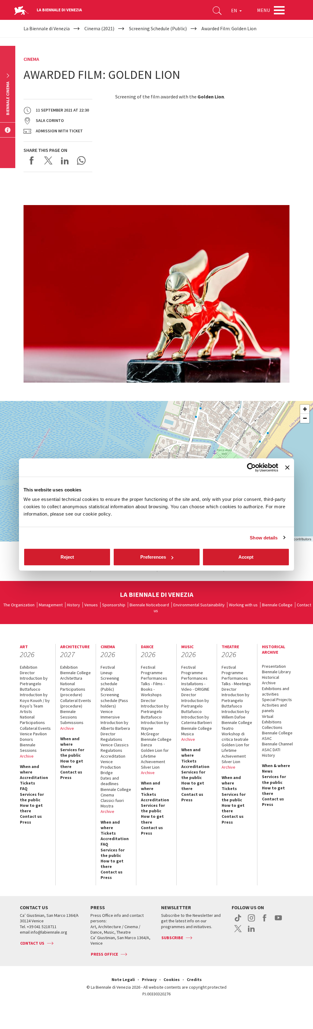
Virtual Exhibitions (272, 719)
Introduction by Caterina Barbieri (196, 719)
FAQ (24, 788)
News (267, 771)
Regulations (111, 739)
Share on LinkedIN (65, 160)
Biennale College (277, 605)
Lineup (106, 672)
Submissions (71, 722)
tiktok (238, 921)
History (73, 605)
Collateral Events (35, 728)
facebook (265, 921)
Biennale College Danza (156, 742)
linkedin (251, 931)
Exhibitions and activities (275, 691)
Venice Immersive (110, 714)
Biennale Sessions (28, 747)
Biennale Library (276, 671)
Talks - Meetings (236, 683)
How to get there (31, 808)
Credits (194, 979)
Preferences (153, 557)
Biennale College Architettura (75, 675)
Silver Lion (150, 767)
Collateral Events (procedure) (75, 703)
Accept (245, 557)
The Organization (19, 605)
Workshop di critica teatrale (235, 736)
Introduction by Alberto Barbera (115, 725)
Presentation (274, 666)
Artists (26, 711)
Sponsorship (113, 605)
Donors (26, 739)
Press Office (104, 954)
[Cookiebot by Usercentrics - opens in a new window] (251, 467)
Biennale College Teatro (237, 725)
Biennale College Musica (196, 731)
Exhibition (28, 667)
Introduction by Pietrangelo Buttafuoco (34, 683)
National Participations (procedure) (72, 689)
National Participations (32, 719)
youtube (278, 921)
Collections (272, 727)
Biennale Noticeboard (149, 605)
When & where (276, 765)
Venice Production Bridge (111, 767)
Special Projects (277, 699)
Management (51, 605)
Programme (152, 672)
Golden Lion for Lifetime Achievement (155, 756)
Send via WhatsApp (81, 160)
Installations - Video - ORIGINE (195, 686)
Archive (27, 756)
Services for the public (32, 797)
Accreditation (34, 777)
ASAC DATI (271, 749)
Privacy (149, 979)
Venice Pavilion (33, 734)
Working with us (243, 605)
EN (234, 10)
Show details (264, 537)
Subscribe (172, 937)
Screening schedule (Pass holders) (114, 700)
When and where (29, 769)
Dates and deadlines (110, 780)
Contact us (31, 816)
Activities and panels (274, 707)
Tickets (27, 783)
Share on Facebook (32, 160)
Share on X (48, 160)
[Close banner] (287, 467)
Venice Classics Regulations (115, 747)
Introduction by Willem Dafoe (235, 714)
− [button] (305, 418)
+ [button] (305, 409)
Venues (91, 605)
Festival (108, 667)
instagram (251, 921)
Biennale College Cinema (116, 792)
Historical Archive (270, 679)
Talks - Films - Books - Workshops (153, 689)
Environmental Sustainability (199, 605)
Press (25, 822)
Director (27, 672)
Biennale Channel (277, 744)
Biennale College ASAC (277, 735)
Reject (67, 557)
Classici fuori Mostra (112, 803)
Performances (154, 678)
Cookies (172, 979)
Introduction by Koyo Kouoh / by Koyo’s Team (35, 700)
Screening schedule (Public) (110, 683)
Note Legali (123, 979)
